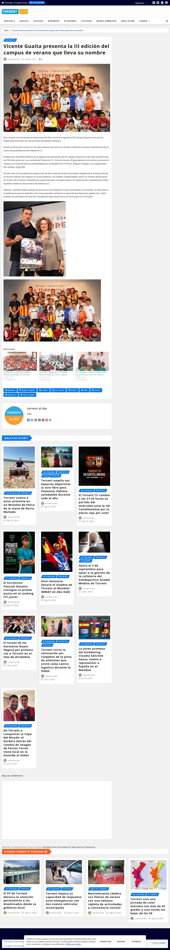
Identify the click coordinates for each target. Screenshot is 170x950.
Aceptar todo (105, 941)
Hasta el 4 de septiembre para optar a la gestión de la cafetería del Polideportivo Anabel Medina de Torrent (94, 574)
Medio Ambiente (106, 21)
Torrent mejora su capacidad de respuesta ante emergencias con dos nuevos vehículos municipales (64, 900)
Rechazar (121, 941)
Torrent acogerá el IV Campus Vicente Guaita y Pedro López (53, 373)
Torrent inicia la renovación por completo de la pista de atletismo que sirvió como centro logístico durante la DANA (56, 660)
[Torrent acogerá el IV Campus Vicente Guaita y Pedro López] (56, 361)
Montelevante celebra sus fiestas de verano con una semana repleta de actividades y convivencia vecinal (105, 900)
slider (85, 390)
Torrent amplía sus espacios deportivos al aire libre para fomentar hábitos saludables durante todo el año (56, 489)
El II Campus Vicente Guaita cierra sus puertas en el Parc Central (91, 373)
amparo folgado (28, 390)
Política (9, 21)
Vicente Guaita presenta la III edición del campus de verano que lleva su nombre (47, 30)
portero (74, 390)
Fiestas (24, 21)
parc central (59, 390)
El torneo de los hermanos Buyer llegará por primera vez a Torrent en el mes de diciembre (18, 650)
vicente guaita (28, 395)
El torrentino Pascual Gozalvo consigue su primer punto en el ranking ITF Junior (18, 590)
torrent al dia (14, 59)
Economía (70, 21)
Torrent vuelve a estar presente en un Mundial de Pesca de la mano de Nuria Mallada (19, 505)
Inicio (6, 30)
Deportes (54, 21)
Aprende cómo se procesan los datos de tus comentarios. (69, 847)
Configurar (136, 941)
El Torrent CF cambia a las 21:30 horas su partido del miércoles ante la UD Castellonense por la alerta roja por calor (94, 504)
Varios (143, 21)
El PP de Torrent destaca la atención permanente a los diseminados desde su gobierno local (19, 900)
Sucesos (38, 21)
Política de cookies (73, 944)
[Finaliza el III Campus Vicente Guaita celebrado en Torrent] (20, 361)
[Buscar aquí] (167, 21)
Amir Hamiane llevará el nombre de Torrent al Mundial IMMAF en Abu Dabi (56, 586)
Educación (128, 21)
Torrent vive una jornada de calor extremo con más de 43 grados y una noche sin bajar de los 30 (147, 906)
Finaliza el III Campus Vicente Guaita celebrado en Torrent (16, 373)
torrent (97, 390)
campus (44, 390)
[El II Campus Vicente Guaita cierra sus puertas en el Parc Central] (92, 361)
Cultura (86, 21)
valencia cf (12, 395)
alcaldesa (11, 390)
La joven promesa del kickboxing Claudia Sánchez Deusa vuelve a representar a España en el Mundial (92, 659)
